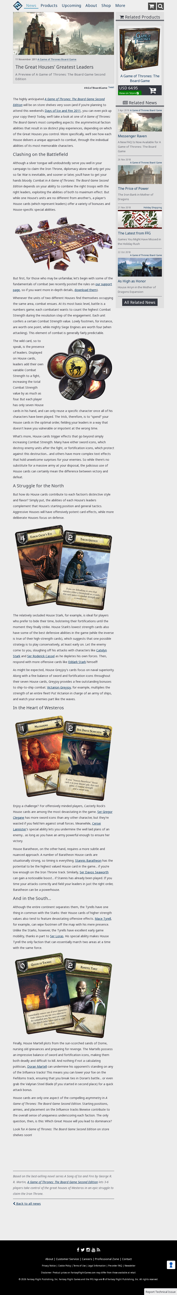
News (31, 5)
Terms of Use (79, 1265)
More (120, 5)
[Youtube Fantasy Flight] (94, 1250)
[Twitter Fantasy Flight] (83, 1250)
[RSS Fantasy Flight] (98, 1250)
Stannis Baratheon (88, 860)
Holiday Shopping (153, 207)
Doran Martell (37, 1066)
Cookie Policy (64, 1265)
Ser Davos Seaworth (94, 872)
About (91, 5)
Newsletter (130, 1265)
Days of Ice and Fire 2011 (63, 111)
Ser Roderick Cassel (41, 656)
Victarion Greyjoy (59, 687)
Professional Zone (107, 1259)
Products (49, 5)
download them (85, 290)
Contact (127, 1259)
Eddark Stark (77, 662)
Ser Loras (56, 936)
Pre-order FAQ (115, 1265)
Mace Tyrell (103, 919)
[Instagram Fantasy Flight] (89, 1250)
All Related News (139, 302)
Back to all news (28, 1203)
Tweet (111, 87)
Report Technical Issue (161, 1292)
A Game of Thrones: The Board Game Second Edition (62, 1182)
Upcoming (71, 5)
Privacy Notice (49, 1265)
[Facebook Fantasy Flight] (79, 1250)
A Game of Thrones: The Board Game (140, 78)
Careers (87, 1259)
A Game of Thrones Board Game (57, 59)
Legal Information (97, 1265)
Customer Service (67, 1259)
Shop (106, 5)
